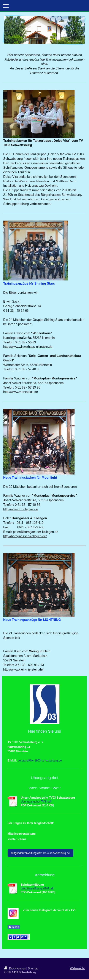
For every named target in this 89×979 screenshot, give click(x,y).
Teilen (15, 927)
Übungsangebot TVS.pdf (36, 801)
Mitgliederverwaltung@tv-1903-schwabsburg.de (40, 853)
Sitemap (33, 968)
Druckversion (17, 968)
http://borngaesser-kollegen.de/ (25, 536)
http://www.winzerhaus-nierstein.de (27, 346)
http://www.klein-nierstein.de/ (23, 669)
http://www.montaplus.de (20, 392)
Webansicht (77, 968)
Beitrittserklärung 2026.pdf (37, 888)
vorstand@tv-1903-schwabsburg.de (40, 760)
